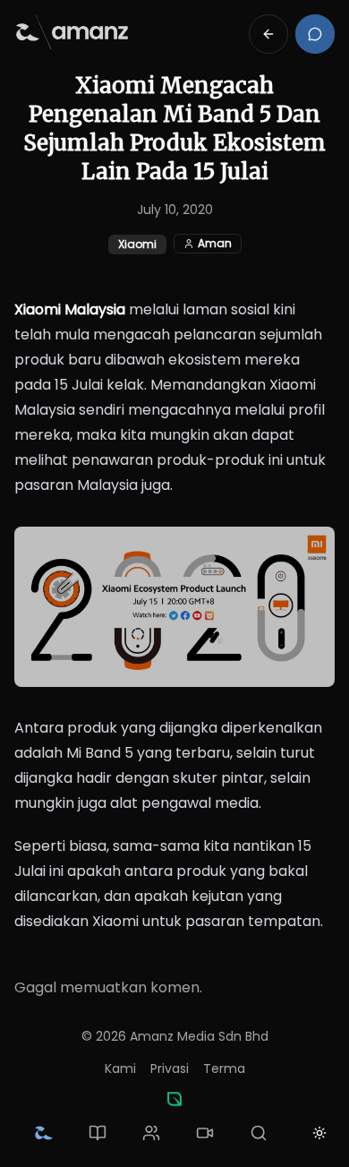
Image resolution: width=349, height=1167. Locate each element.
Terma (224, 1068)
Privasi (169, 1068)
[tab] (44, 1133)
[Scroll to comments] (315, 34)
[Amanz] (174, 1099)
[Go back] (268, 34)
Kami (120, 1068)
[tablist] (151, 1133)
